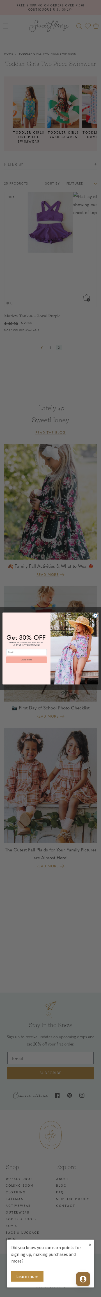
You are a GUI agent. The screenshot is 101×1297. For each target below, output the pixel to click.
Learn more (27, 1276)
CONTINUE (26, 659)
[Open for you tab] (83, 1279)
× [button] (90, 1244)
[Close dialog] (95, 616)
